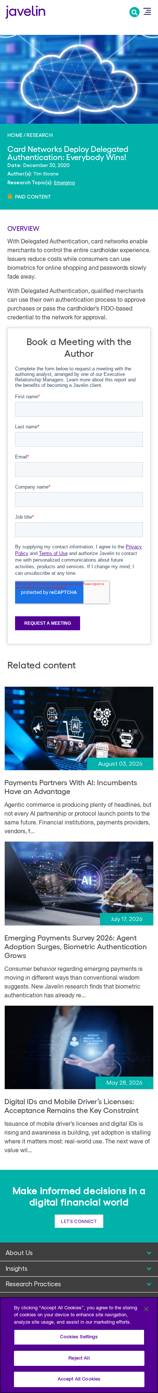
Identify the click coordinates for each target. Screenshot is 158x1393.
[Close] (146, 1309)
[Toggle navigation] (146, 11)
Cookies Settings (79, 1337)
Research (39, 135)
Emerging (64, 182)
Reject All (78, 1358)
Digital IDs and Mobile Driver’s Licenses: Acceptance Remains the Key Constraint (71, 1105)
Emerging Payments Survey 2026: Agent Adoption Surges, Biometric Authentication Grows (75, 946)
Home (15, 135)
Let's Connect (79, 1221)
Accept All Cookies (79, 1379)
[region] (79, 1345)
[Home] (25, 11)
